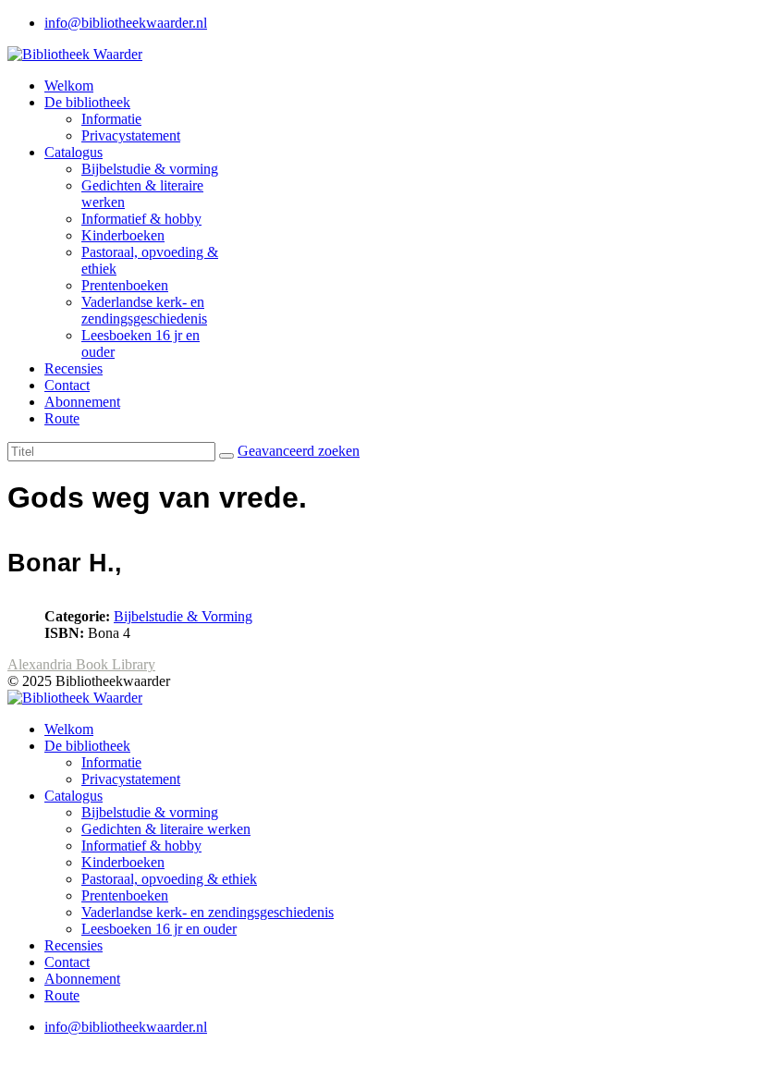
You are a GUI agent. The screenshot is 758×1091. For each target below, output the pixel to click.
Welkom (68, 85)
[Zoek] (226, 456)
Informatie (111, 119)
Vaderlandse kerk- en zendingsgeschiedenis (144, 310)
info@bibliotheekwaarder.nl (125, 23)
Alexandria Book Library (81, 664)
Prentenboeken (124, 285)
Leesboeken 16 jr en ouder (159, 929)
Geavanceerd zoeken (299, 451)
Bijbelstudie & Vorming (183, 616)
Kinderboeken (123, 235)
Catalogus (73, 152)
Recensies (73, 368)
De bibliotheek (87, 102)
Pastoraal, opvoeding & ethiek (169, 879)
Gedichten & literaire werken (166, 829)
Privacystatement (130, 135)
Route (61, 418)
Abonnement (82, 402)
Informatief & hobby (141, 219)
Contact (67, 385)
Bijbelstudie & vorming (149, 169)
